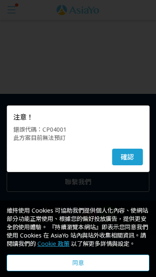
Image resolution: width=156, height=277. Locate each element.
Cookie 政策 (53, 244)
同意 (78, 263)
